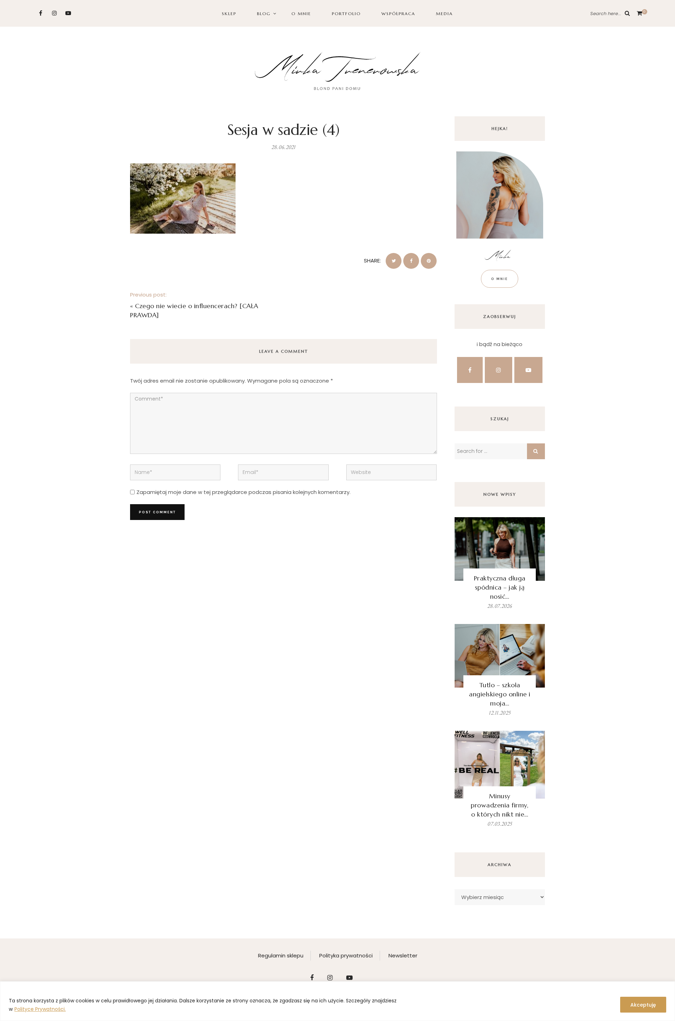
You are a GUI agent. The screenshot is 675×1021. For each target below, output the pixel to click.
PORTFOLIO (346, 13)
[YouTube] (68, 13)
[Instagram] (54, 13)
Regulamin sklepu (280, 955)
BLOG (264, 13)
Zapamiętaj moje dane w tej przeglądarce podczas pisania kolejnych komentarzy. (243, 492)
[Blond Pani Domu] (337, 70)
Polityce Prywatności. (40, 1009)
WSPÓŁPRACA (398, 13)
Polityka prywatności (346, 955)
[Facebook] (40, 13)
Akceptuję (643, 1004)
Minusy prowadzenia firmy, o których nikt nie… (499, 805)
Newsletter (402, 955)
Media (444, 13)
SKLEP (229, 13)
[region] (337, 1001)
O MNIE (301, 13)
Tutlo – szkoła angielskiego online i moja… (500, 694)
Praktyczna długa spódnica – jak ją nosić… (500, 587)
